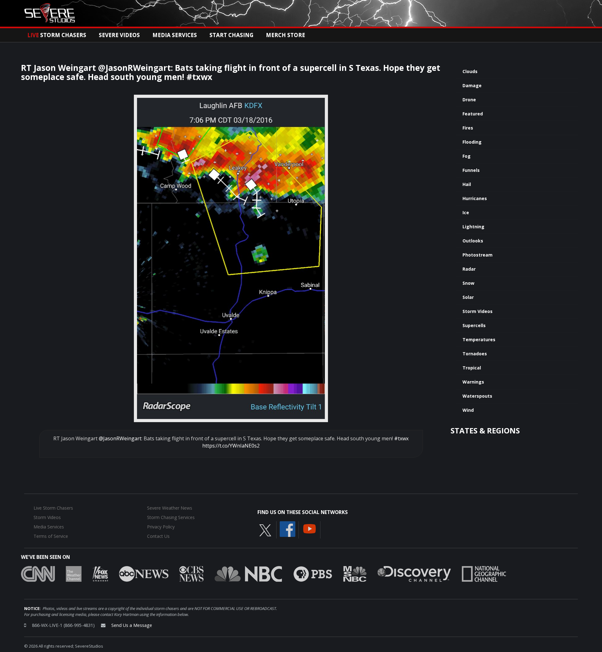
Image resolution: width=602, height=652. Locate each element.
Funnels (471, 170)
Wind (468, 410)
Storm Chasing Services (171, 517)
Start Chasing (231, 34)
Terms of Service (51, 536)
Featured (472, 114)
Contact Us (158, 536)
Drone (469, 100)
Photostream (477, 255)
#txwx (401, 438)
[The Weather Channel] (74, 573)
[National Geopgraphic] (484, 573)
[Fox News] (100, 573)
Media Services (174, 34)
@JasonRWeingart (120, 438)
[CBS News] (191, 573)
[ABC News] (143, 573)
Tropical (471, 368)
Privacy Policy (161, 527)
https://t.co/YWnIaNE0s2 (231, 445)
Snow (468, 283)
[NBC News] (248, 573)
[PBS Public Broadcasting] (312, 573)
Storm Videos (477, 311)
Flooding (472, 142)
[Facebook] (287, 529)
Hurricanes (474, 198)
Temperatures (478, 339)
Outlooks (472, 241)
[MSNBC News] (355, 573)
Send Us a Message (131, 625)
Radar (469, 269)
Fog (466, 156)
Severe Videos (119, 34)
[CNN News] (38, 573)
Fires (467, 128)
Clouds (470, 71)
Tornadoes (474, 354)
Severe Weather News (169, 508)
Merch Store (285, 34)
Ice (465, 212)
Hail (466, 184)
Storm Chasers (56, 34)
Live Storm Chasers (53, 508)
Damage (472, 85)
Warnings (473, 382)
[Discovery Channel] (414, 573)
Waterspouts (477, 396)
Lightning (473, 227)
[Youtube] (309, 528)
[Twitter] (265, 530)
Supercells (474, 325)
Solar (468, 297)
